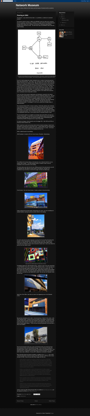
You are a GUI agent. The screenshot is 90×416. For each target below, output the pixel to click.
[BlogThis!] (35, 394)
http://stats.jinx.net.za (47, 389)
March (63, 22)
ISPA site (46, 354)
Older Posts (52, 401)
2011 (62, 25)
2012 (62, 16)
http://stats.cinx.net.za (32, 391)
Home (36, 401)
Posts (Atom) (38, 404)
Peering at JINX (22, 15)
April (63, 18)
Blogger (52, 413)
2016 (62, 14)
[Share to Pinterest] (39, 394)
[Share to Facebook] (38, 394)
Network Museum (27, 5)
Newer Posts (20, 401)
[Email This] (34, 394)
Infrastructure (23, 396)
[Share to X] (36, 394)
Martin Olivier (69, 32)
